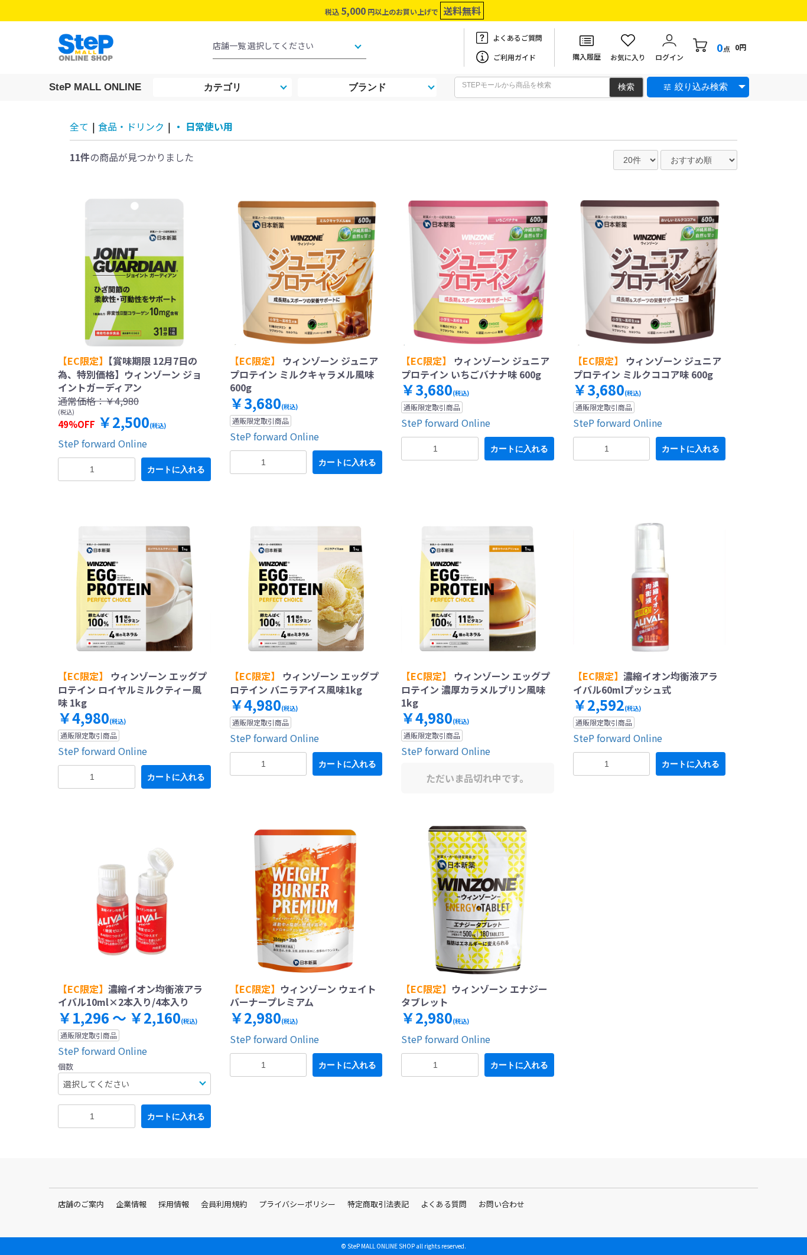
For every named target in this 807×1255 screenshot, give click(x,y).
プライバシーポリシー (297, 1204)
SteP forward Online (102, 443)
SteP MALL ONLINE (95, 87)
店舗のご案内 (81, 1204)
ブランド (367, 87)
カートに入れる (176, 469)
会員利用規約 (224, 1204)
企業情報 (131, 1204)
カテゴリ (223, 87)
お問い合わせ (502, 1204)
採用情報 (173, 1204)
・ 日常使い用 (203, 126)
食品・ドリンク (131, 126)
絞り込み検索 (701, 86)
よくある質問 (444, 1204)
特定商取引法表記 (378, 1204)
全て (79, 126)
